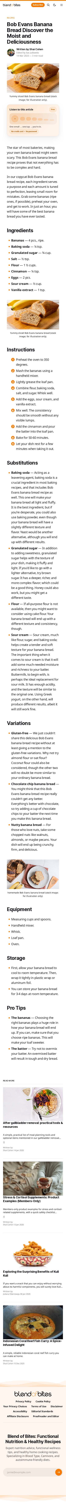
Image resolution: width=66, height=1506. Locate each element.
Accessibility (20, 1411)
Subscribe (38, 4)
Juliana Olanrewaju (11, 1294)
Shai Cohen (36, 49)
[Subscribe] (58, 1472)
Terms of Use (38, 1406)
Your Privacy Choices (15, 1406)
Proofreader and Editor (46, 1416)
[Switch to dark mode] (54, 4)
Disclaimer (57, 1406)
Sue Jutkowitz (32, 52)
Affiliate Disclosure (18, 1416)
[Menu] (61, 4)
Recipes (11, 17)
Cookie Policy (43, 1401)
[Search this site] (48, 4)
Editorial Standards (42, 1411)
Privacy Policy (23, 1401)
